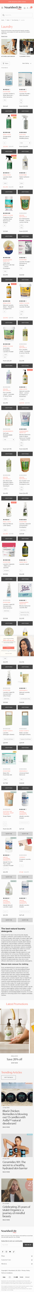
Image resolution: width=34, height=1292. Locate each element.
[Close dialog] (33, 637)
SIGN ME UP (8, 647)
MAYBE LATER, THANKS (8, 653)
